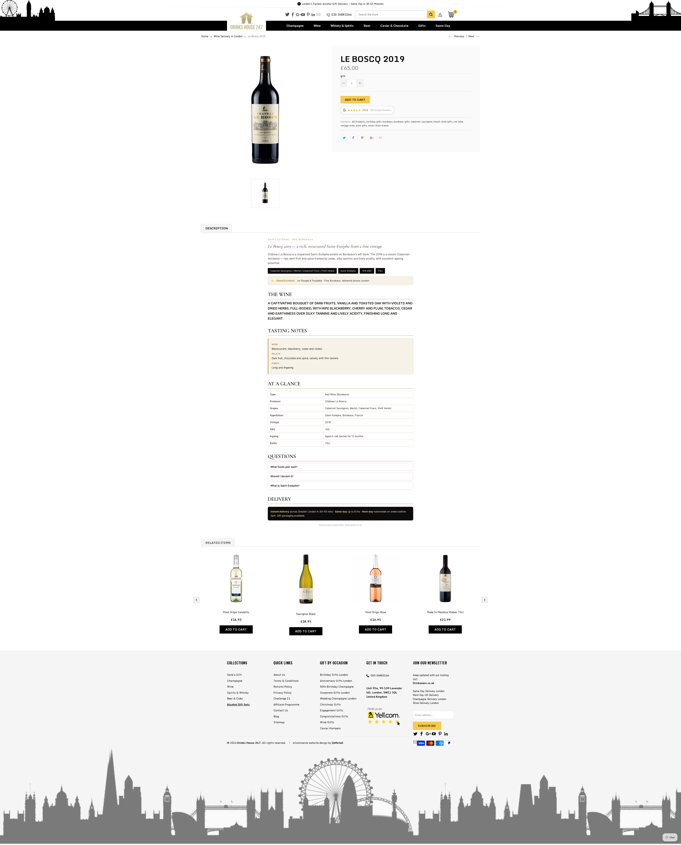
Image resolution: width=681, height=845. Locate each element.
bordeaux (388, 122)
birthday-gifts (374, 122)
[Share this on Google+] (371, 137)
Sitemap (278, 722)
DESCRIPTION (216, 228)
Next (471, 36)
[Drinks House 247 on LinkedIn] (313, 15)
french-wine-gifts (443, 122)
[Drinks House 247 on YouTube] (303, 15)
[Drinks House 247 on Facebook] (293, 15)
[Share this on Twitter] (344, 137)
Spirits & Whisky (238, 692)
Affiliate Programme (286, 704)
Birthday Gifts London (334, 675)
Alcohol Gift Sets (238, 704)
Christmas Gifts (330, 704)
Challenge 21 (281, 698)
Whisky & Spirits (342, 25)
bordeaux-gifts (402, 122)
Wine (317, 25)
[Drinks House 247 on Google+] (298, 15)
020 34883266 (341, 14)
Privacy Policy (282, 692)
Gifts (422, 25)
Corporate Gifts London (335, 692)
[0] (451, 14)
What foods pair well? (283, 466)
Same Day (443, 25)
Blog (276, 716)
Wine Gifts (327, 722)
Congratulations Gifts (334, 716)
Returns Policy (282, 686)
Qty (342, 76)
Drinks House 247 (249, 743)
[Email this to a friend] (380, 137)
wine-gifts (361, 125)
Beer (367, 25)
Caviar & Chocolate (394, 25)
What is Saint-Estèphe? (285, 485)
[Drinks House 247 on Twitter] (287, 14)
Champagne (295, 25)
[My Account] (441, 12)
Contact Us (280, 710)
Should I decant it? (282, 476)
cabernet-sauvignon (421, 122)
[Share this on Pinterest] (362, 137)
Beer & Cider (235, 698)
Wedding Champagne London (338, 698)
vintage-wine (347, 125)
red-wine (458, 122)
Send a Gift (234, 675)
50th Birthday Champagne (337, 686)
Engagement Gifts (331, 710)
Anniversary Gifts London (336, 681)
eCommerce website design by (312, 743)
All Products (358, 122)
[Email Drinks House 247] (318, 15)
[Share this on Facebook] (353, 137)
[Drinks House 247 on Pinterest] (308, 15)
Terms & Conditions (286, 681)
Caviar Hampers (330, 728)
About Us (279, 675)
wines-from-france (378, 125)
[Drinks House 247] (246, 21)
